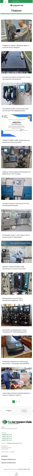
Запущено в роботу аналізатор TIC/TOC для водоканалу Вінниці (15, 204)
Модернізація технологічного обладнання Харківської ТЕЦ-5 (12, 299)
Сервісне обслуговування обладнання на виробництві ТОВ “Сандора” (16, 173)
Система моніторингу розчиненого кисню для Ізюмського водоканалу (16, 78)
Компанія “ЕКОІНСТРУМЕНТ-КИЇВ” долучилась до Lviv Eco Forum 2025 (14, 268)
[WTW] (8, 411)
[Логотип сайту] (16, 5)
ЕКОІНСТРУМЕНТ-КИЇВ (24, 469)
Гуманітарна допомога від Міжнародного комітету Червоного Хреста (16, 394)
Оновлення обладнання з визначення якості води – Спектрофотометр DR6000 (15, 362)
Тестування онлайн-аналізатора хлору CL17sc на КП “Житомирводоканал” (15, 110)
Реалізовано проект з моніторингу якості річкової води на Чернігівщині (16, 236)
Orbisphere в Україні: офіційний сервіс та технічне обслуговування (15, 46)
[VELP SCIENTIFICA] (24, 411)
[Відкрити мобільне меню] (1, 5)
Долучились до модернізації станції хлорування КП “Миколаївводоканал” (14, 331)
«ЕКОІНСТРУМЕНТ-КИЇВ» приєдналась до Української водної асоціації (16, 141)
